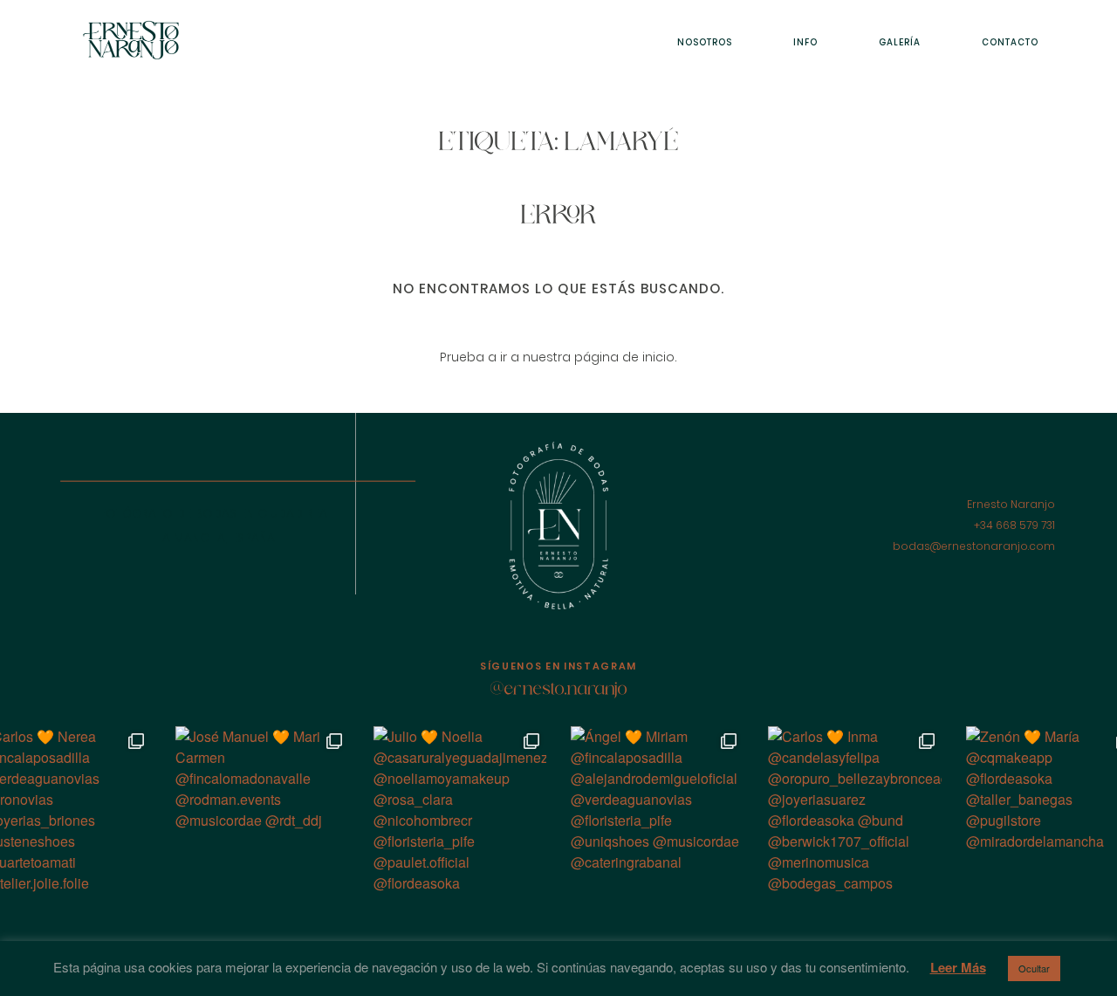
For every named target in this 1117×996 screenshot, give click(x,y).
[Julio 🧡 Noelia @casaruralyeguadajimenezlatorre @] (459, 812)
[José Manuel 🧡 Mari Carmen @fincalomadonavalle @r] (261, 812)
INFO (805, 42)
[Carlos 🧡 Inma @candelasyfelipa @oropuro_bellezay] (854, 812)
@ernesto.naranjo (558, 690)
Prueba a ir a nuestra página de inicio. (558, 357)
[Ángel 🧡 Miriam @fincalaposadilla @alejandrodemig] (657, 812)
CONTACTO (1010, 42)
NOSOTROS (704, 42)
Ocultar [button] (1034, 968)
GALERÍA (900, 42)
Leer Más (958, 967)
